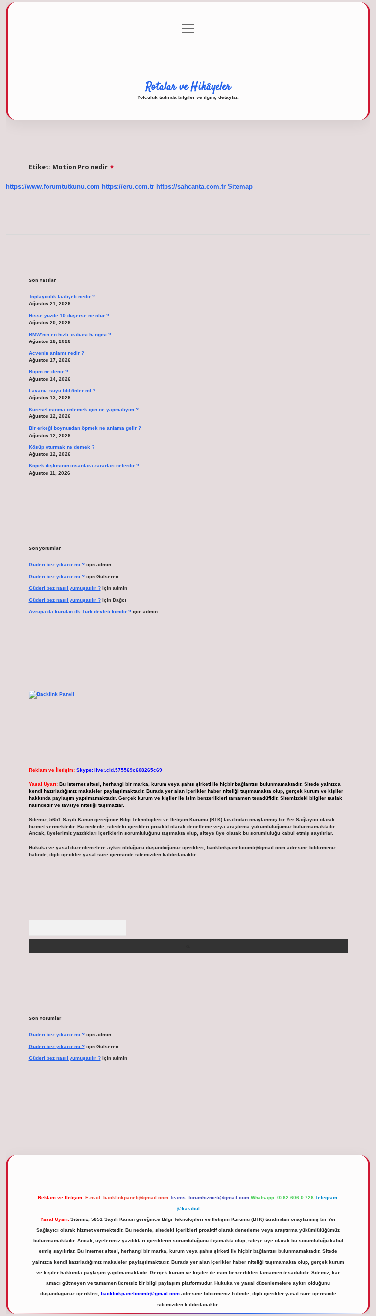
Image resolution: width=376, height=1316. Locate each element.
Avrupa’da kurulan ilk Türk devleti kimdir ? (80, 611)
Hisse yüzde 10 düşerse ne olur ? (69, 315)
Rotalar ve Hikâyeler (188, 87)
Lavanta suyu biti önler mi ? (62, 390)
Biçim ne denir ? (48, 371)
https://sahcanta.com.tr (191, 186)
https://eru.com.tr (128, 186)
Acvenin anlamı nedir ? (56, 353)
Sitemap (240, 186)
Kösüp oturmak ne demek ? (61, 447)
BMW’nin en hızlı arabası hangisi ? (70, 334)
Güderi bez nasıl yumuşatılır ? (65, 588)
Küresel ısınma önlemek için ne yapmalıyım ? (84, 409)
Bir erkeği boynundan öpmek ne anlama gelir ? (85, 428)
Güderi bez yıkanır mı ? (57, 564)
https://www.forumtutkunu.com (53, 186)
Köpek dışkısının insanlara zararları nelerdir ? (84, 465)
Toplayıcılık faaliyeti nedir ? (62, 296)
